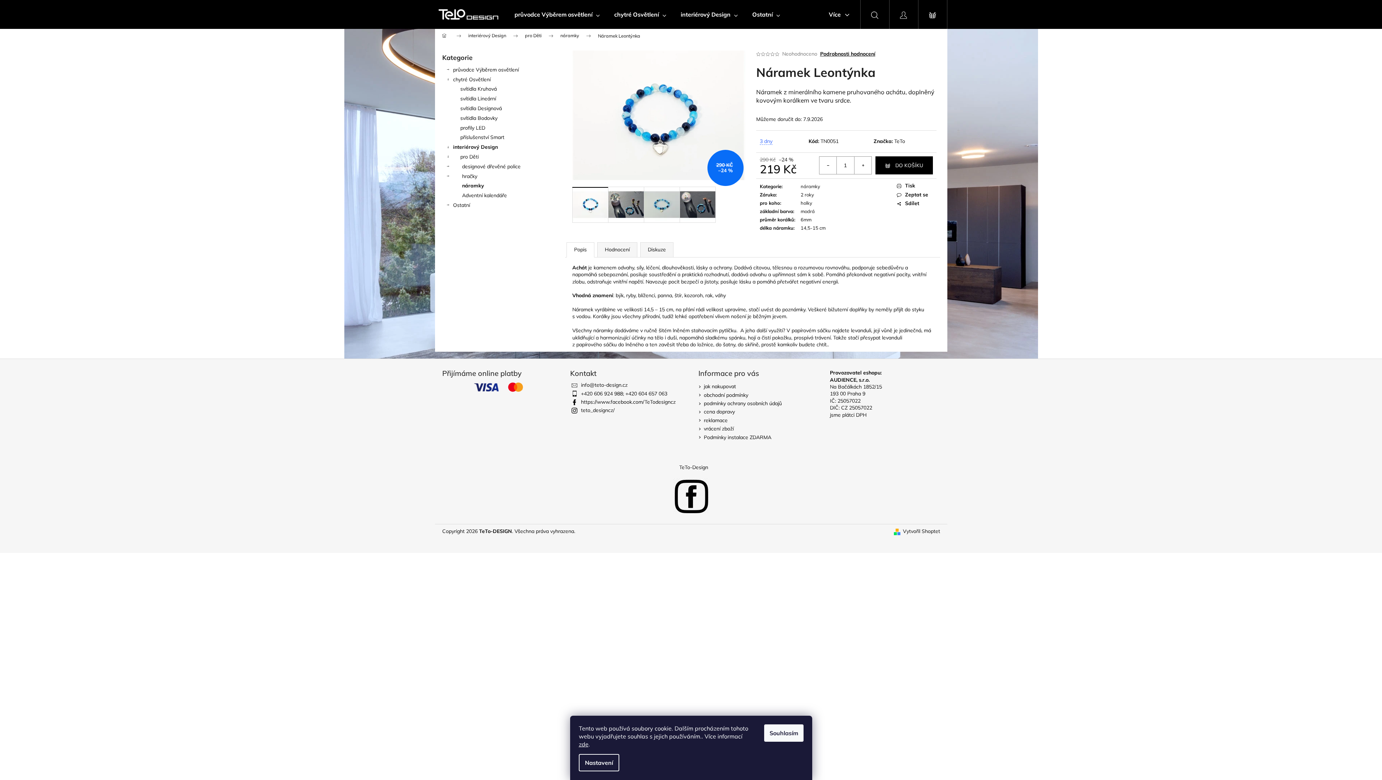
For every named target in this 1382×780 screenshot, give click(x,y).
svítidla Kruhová (478, 89)
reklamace (716, 420)
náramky (473, 185)
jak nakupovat (720, 386)
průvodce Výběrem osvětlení (486, 69)
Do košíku (909, 165)
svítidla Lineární (478, 98)
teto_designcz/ (598, 410)
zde (584, 744)
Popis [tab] (580, 249)
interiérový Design (475, 147)
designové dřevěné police (491, 166)
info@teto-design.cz (604, 385)
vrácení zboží (719, 428)
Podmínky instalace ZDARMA (737, 437)
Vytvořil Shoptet (921, 531)
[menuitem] (557, 14)
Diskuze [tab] (657, 249)
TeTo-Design (693, 467)
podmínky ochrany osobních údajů (743, 403)
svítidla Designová (481, 108)
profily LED (472, 128)
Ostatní (461, 205)
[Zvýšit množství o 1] (862, 165)
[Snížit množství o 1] (828, 165)
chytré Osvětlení (472, 79)
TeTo (899, 141)
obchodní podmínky (726, 395)
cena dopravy (719, 411)
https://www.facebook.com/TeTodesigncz (628, 402)
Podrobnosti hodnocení (847, 54)
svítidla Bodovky (479, 118)
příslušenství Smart (482, 137)
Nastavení (599, 762)
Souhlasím (784, 733)
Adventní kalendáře (484, 195)
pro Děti (469, 156)
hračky (469, 176)
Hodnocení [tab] (617, 249)
